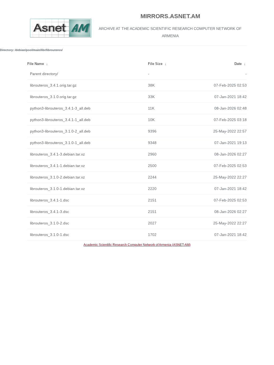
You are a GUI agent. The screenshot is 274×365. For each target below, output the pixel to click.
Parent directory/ (44, 74)
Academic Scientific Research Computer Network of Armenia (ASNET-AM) (137, 245)
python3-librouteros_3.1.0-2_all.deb (60, 131)
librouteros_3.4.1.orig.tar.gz (53, 85)
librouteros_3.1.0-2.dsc (49, 223)
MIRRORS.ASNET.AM (170, 16)
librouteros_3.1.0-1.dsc (49, 234)
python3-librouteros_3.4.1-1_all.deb (60, 120)
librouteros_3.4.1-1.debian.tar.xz (57, 166)
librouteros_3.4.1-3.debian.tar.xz (57, 154)
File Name (35, 64)
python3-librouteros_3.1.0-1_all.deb (60, 143)
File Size (155, 64)
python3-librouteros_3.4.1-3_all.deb (60, 108)
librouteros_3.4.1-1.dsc (49, 200)
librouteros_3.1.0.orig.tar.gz (53, 97)
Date (238, 64)
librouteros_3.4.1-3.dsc (49, 211)
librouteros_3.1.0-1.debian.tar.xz (57, 189)
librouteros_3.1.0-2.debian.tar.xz (57, 177)
